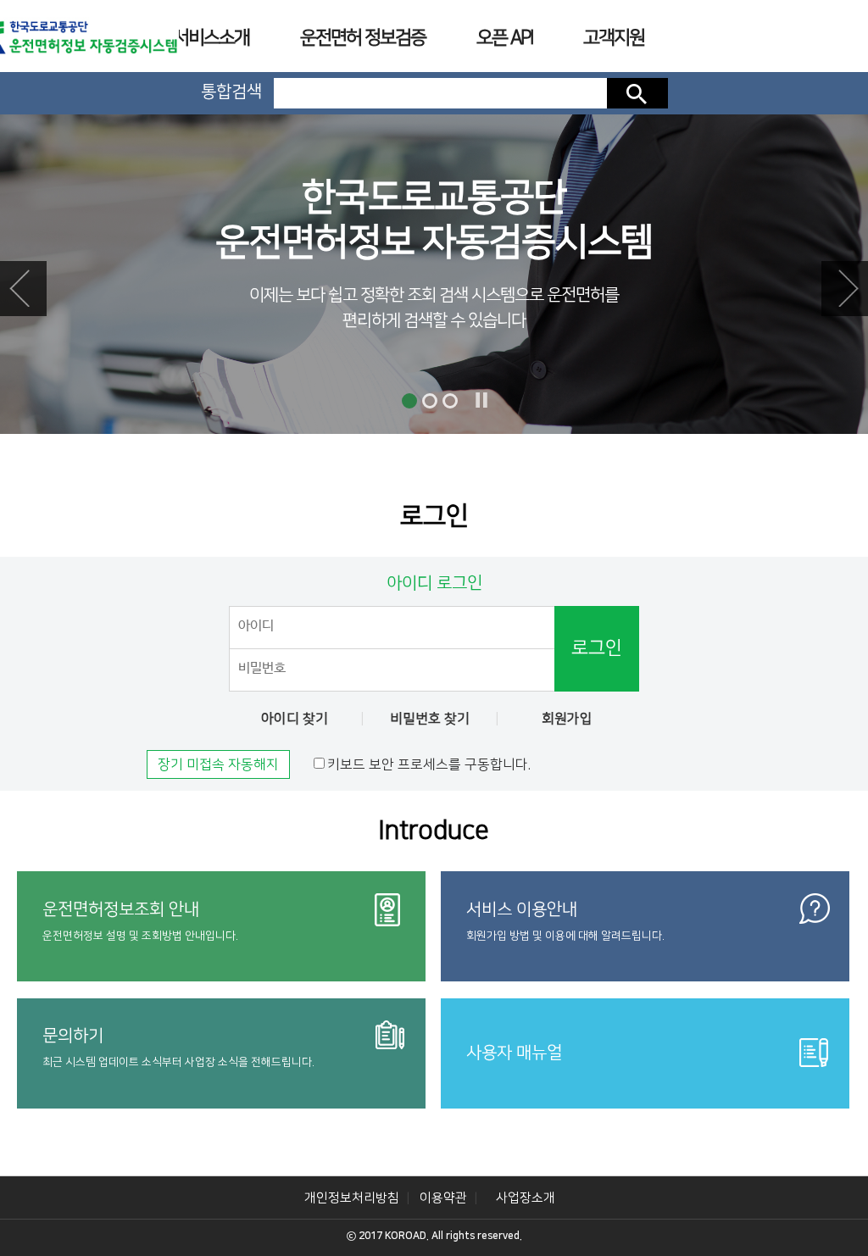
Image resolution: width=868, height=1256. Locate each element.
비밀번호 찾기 (430, 718)
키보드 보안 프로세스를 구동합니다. (429, 764)
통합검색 (231, 91)
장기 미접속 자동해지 (218, 764)
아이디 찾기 (294, 718)
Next (844, 288)
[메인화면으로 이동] (76, 37)
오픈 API (504, 37)
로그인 (596, 648)
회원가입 (567, 718)
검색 (637, 93)
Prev (23, 288)
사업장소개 (525, 1198)
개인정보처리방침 (351, 1198)
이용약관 (443, 1198)
